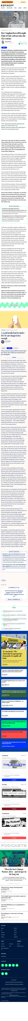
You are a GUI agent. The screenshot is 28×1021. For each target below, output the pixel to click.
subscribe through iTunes (12, 127)
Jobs (10, 946)
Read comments (14, 599)
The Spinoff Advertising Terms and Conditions (14, 984)
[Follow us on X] (6, 966)
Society (8, 330)
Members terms (20, 946)
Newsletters (3, 956)
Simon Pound (8, 41)
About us (3, 946)
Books (20, 7)
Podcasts (3, 30)
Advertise (11, 943)
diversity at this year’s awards (14, 105)
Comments (15, 348)
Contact (2, 943)
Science (2, 936)
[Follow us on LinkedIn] (17, 966)
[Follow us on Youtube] (10, 966)
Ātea (15, 7)
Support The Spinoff (7, 2)
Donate (18, 943)
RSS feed (21, 127)
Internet (2, 932)
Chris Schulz (7, 341)
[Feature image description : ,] (14, 858)
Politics (3, 7)
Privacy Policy (14, 979)
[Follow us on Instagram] (13, 966)
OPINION (3, 330)
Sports (15, 932)
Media (15, 934)
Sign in (23, 2)
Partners (3, 934)
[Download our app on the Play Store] (6, 974)
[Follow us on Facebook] (3, 966)
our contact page (14, 990)
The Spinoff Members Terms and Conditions (14, 982)
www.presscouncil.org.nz (14, 995)
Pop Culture (9, 7)
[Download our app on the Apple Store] (3, 974)
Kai (1, 930)
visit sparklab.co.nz (15, 298)
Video (2, 928)
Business (16, 936)
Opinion (3, 348)
